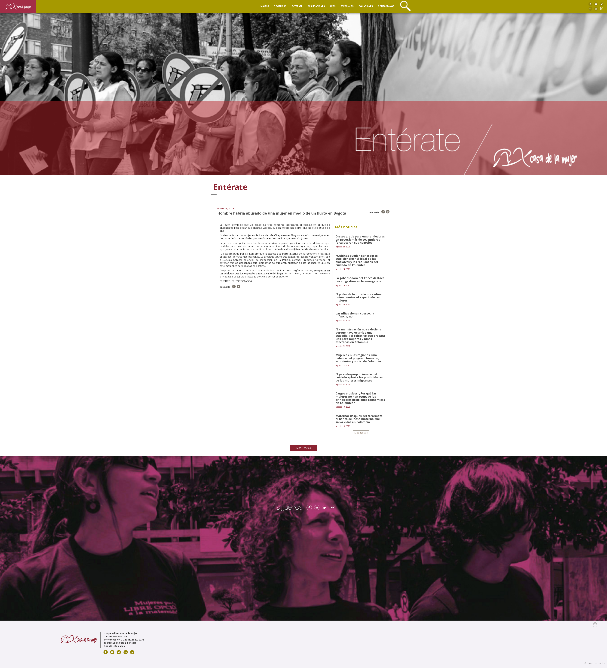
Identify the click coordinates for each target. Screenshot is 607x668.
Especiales (347, 6)
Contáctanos (386, 6)
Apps (333, 6)
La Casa (264, 6)
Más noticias (361, 432)
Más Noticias (303, 448)
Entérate (296, 6)
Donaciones (366, 6)
